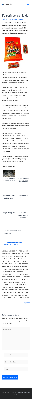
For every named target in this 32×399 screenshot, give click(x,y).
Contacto (19, 395)
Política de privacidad (16, 392)
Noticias (4, 19)
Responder (26, 303)
